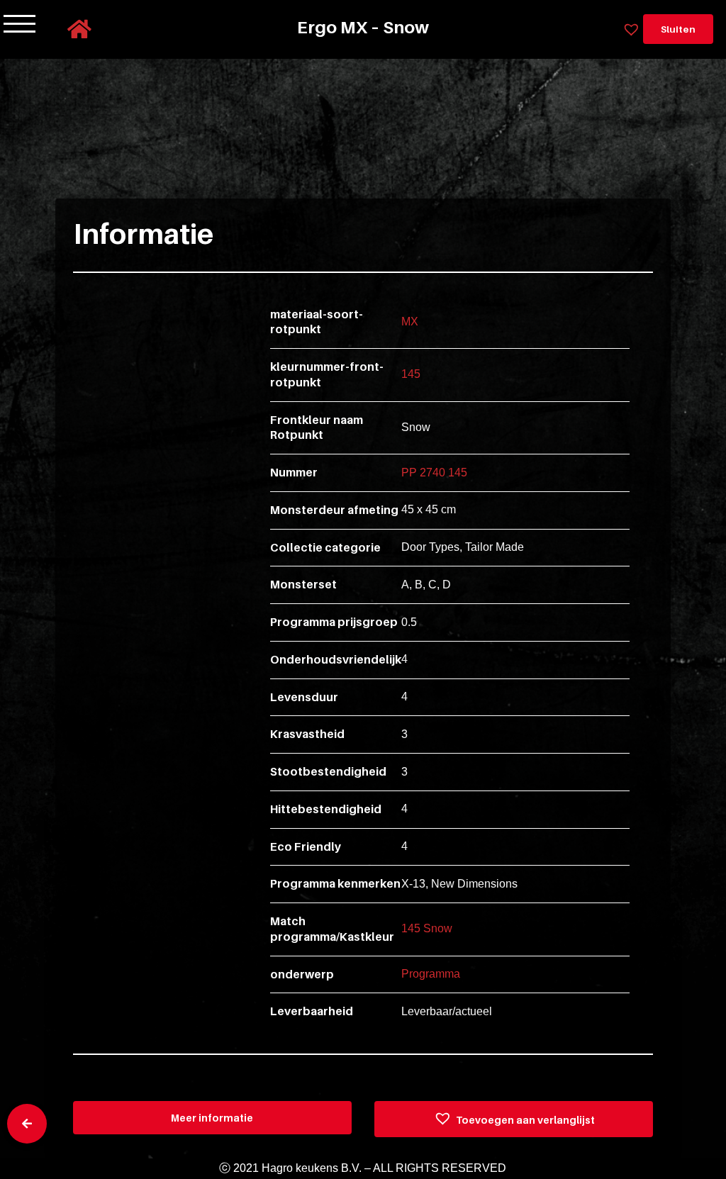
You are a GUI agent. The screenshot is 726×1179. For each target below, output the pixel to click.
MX (409, 321)
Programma (430, 974)
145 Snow (426, 928)
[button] (514, 1119)
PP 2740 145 (434, 472)
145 (410, 374)
